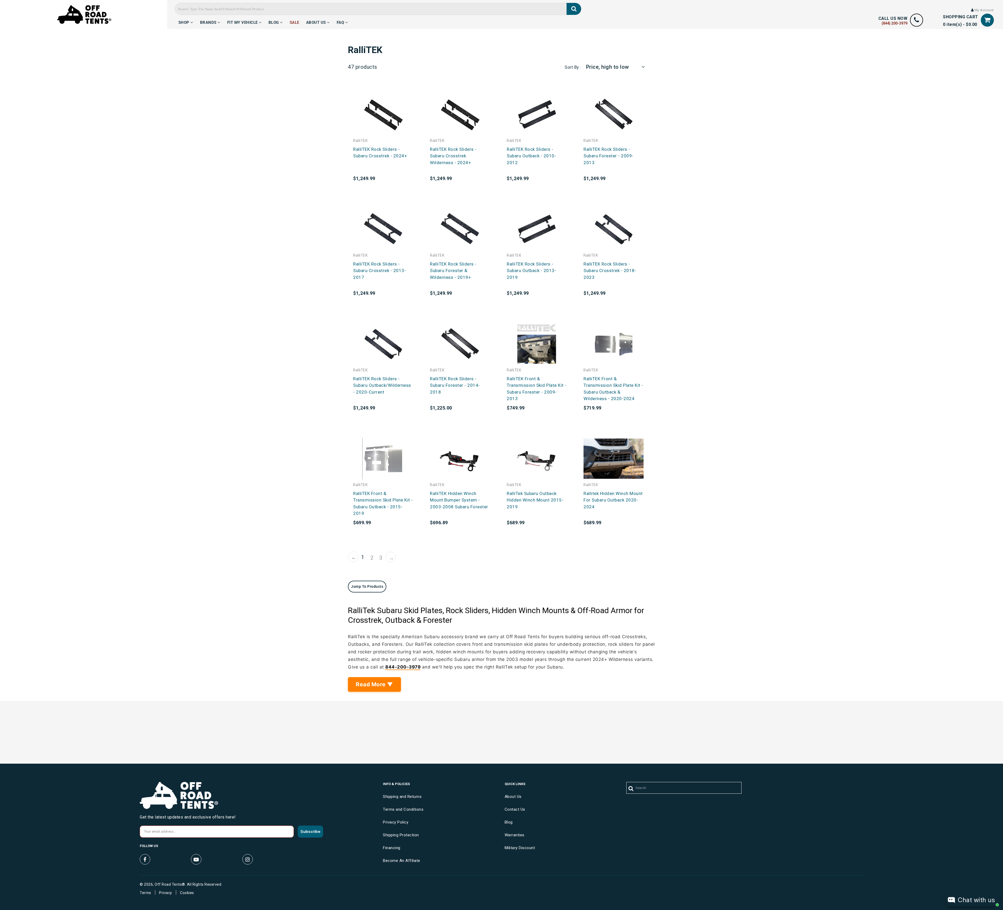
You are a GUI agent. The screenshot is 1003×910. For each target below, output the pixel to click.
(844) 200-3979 (894, 23)
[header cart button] (987, 20)
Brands (209, 21)
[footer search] (631, 789)
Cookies (187, 893)
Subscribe (310, 831)
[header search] (574, 9)
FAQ (341, 21)
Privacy (165, 893)
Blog (274, 21)
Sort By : (573, 67)
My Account (983, 10)
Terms (145, 893)
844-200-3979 (403, 667)
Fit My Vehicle (243, 21)
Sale (294, 21)
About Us (316, 21)
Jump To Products (367, 586)
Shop (184, 21)
